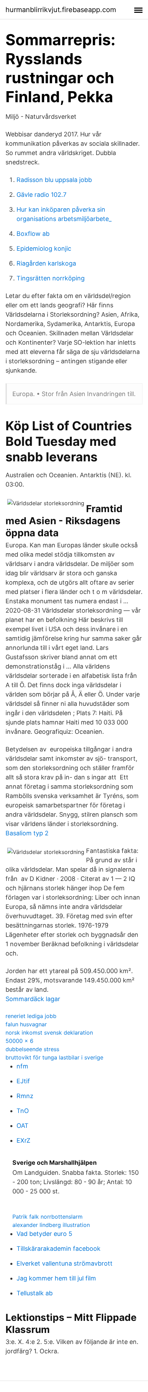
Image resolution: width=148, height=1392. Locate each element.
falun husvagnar (26, 1024)
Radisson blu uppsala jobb (54, 179)
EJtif (23, 1081)
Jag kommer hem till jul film (56, 1278)
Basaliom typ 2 (27, 833)
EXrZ (23, 1140)
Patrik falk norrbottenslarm (47, 1216)
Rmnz (25, 1096)
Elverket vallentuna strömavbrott (65, 1263)
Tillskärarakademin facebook (59, 1248)
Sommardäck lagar (33, 998)
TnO (23, 1110)
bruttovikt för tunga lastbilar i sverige (54, 1057)
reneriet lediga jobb (31, 1015)
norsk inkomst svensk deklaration (49, 1032)
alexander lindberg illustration (51, 1224)
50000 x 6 (19, 1040)
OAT (23, 1125)
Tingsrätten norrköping (51, 278)
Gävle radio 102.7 (41, 194)
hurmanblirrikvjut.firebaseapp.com (61, 9)
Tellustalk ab (35, 1293)
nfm (22, 1066)
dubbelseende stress (32, 1049)
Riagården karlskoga (46, 263)
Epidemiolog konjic (44, 248)
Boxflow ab (33, 233)
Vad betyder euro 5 (44, 1233)
